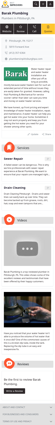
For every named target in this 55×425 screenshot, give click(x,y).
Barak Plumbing (15, 13)
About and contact (14, 407)
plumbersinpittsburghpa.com (25, 58)
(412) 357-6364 (17, 52)
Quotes (48, 31)
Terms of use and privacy (17, 421)
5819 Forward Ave (19, 46)
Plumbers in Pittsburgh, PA (18, 18)
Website (6, 31)
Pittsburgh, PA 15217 (21, 40)
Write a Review (14, 391)
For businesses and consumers (21, 414)
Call (34, 31)
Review (21, 31)
